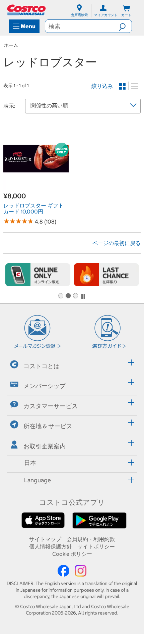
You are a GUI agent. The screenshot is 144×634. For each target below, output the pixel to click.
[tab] (72, 364)
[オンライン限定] (37, 274)
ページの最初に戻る (116, 243)
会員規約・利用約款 (91, 539)
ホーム (11, 45)
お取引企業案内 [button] (44, 446)
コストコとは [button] (41, 366)
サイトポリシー (96, 546)
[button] (125, 26)
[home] (27, 10)
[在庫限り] (106, 274)
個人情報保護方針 (50, 546)
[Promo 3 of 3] (75, 296)
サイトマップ (45, 539)
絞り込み (102, 86)
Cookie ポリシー (72, 553)
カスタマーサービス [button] (50, 406)
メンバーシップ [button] (44, 386)
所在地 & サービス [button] (47, 426)
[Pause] (83, 296)
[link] (36, 188)
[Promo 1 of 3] (60, 296)
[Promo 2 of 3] (68, 296)
